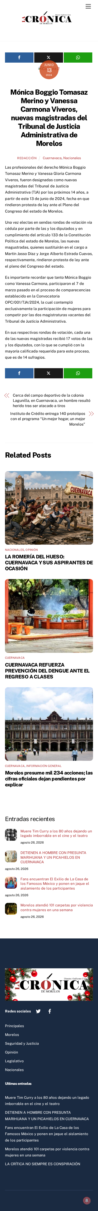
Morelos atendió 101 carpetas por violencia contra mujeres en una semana (56, 907)
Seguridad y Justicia (22, 1043)
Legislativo (14, 1061)
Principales (14, 1026)
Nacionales (72, 158)
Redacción (27, 158)
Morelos (12, 1035)
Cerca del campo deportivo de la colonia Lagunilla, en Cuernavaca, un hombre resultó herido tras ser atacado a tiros (51, 400)
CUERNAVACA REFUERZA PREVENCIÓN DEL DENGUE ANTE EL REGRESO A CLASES (47, 671)
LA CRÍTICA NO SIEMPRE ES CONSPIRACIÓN (42, 1164)
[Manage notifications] (87, 1200)
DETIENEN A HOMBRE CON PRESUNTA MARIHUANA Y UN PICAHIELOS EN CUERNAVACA (53, 857)
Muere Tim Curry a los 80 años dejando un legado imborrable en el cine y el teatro (56, 833)
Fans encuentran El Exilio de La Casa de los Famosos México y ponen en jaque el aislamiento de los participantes (54, 884)
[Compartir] (19, 57)
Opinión (31, 550)
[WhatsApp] (78, 57)
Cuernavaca (52, 158)
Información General (44, 766)
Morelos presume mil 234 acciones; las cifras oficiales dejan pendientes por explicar (49, 779)
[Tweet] (48, 57)
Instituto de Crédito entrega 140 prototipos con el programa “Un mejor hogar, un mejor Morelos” (47, 419)
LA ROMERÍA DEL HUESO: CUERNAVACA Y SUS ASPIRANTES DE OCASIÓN (49, 562)
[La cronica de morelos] (48, 32)
